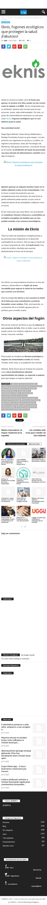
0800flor (14, 384)
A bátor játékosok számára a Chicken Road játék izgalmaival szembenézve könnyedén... (15, 782)
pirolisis (32, 402)
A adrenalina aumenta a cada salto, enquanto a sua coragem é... (15, 727)
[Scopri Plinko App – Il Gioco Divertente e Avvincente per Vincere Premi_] (39, 770)
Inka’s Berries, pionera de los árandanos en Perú (39, 480)
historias (5, 400)
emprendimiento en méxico (11, 393)
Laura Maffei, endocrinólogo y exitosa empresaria (22, 462)
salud (20, 407)
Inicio (3, 18)
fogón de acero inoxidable (11, 398)
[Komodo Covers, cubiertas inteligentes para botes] (24, 472)
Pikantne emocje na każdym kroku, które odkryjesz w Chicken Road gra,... (14, 740)
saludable (27, 407)
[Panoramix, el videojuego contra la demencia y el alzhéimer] (8, 511)
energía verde (27, 393)
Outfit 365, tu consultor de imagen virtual (22, 499)
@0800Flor (7, 805)
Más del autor (34, 444)
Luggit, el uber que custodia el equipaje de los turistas (38, 520)
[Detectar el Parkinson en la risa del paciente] (24, 511)
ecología (38, 386)
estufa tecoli (22, 395)
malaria (37, 400)
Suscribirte (36, 886)
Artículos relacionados (16, 444)
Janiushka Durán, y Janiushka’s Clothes (39, 460)
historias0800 (16, 400)
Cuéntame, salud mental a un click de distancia (7, 499)
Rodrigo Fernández (9, 407)
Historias (5, 22)
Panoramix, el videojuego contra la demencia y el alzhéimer (7, 520)
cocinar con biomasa (9, 386)
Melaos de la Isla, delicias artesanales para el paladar (38, 500)
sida (34, 407)
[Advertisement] (23, 4)
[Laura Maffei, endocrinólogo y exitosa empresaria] (24, 453)
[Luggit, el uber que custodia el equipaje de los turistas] (39, 511)
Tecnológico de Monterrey (11, 409)
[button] (43, 12)
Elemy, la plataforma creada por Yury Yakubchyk (8, 481)
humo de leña (27, 400)
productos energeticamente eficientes (15, 405)
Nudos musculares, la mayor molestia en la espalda (11, 433)
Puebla (33, 405)
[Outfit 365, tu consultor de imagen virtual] (24, 492)
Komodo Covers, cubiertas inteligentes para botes (23, 481)
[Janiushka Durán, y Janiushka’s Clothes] (39, 453)
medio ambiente (7, 402)
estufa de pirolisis (8, 395)
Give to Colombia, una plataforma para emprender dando (7, 462)
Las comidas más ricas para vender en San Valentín (36, 433)
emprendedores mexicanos (17, 388)
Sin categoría (8, 830)
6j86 (5, 40)
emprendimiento (24, 391)
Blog (4, 826)
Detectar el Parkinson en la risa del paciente (23, 519)
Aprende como (8, 846)
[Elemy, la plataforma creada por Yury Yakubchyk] (8, 472)
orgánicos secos (21, 402)
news (5, 834)
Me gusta (37, 870)
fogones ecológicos (30, 398)
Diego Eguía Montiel (26, 386)
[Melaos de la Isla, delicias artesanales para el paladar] (39, 492)
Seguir (38, 878)
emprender (32, 388)
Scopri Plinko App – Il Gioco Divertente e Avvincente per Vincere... (13, 769)
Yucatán (26, 409)
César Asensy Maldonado (28, 384)
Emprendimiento (9, 842)
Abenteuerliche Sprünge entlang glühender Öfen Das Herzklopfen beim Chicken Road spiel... (16, 754)
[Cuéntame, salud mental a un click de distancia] (8, 492)
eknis (4, 388)
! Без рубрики (8, 838)
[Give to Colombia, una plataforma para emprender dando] (8, 453)
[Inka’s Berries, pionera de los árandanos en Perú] (39, 472)
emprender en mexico (9, 391)
